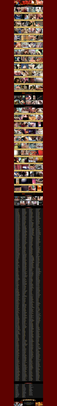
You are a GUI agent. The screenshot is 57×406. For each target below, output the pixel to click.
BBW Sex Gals (24, 397)
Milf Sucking (30, 374)
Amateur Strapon (17, 242)
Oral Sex (37, 227)
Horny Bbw (30, 236)
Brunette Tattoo (23, 241)
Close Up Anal (23, 272)
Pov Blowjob (37, 250)
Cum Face (23, 285)
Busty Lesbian (23, 250)
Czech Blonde (23, 295)
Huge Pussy (30, 253)
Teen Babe (37, 326)
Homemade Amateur (31, 228)
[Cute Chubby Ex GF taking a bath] (24, 148)
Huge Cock (30, 248)
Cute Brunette (23, 293)
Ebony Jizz (23, 316)
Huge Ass (30, 247)
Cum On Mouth (23, 286)
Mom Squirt (37, 211)
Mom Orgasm (37, 209)
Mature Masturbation (31, 341)
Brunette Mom (23, 236)
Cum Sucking (23, 288)
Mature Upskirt (30, 357)
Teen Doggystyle (37, 331)
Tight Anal (37, 349)
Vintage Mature (37, 357)
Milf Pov (30, 370)
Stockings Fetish (37, 314)
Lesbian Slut (30, 308)
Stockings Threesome (38, 315)
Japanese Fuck (30, 274)
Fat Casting (23, 332)
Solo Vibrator (37, 307)
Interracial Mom (30, 264)
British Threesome (24, 225)
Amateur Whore (16, 248)
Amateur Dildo (16, 224)
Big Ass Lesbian (16, 322)
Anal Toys (16, 266)
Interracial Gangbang (31, 262)
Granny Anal (23, 370)
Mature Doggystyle (31, 331)
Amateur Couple (16, 220)
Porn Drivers (22, 200)
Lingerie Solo (30, 316)
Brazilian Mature (23, 218)
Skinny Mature (37, 297)
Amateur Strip (16, 243)
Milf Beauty (30, 359)
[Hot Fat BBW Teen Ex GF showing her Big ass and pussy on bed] (39, 54)
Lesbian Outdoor (30, 306)
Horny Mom (30, 243)
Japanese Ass (30, 272)
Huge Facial (30, 251)
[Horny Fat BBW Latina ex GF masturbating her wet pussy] (32, 169)
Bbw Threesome (17, 310)
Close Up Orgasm (24, 276)
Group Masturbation (24, 380)
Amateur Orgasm (17, 236)
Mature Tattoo (30, 355)
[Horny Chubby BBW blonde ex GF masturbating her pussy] (39, 33)
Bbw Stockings (16, 308)
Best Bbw (16, 314)
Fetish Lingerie (23, 343)
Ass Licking (16, 287)
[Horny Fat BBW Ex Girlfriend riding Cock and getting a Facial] (17, 33)
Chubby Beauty (23, 262)
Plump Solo (37, 245)
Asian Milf (16, 280)
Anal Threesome (17, 265)
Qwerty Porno (28, 200)
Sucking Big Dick (37, 318)
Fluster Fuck (28, 104)
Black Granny (16, 349)
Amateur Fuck (16, 227)
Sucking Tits (37, 322)
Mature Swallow (30, 354)
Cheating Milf (23, 257)
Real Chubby (37, 266)
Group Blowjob (23, 379)
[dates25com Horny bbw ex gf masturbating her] (24, 47)
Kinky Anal (30, 278)
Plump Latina (37, 240)
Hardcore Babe (30, 222)
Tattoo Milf (37, 324)
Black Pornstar (16, 355)
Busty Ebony (23, 248)
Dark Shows (24, 394)
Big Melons (16, 335)
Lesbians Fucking (30, 313)
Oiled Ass (37, 224)
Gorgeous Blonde (24, 368)
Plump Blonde (37, 238)
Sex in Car (37, 286)
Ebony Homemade (24, 315)
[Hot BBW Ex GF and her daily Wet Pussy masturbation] (24, 33)
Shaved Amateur (37, 287)
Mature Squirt (30, 351)
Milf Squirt (30, 372)
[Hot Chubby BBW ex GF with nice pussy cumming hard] (32, 54)
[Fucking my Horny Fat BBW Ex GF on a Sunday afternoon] (39, 47)
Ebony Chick (23, 311)
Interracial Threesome (31, 267)
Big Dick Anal (16, 331)
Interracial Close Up (31, 257)
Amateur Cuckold (17, 221)
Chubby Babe (23, 261)
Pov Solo (37, 255)
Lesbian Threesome (31, 311)
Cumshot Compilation (24, 290)
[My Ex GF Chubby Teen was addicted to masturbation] (17, 176)
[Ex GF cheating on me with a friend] (24, 162)
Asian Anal (16, 272)
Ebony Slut (23, 322)
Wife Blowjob (37, 368)
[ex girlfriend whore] (24, 169)
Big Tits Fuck (16, 339)
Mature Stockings (30, 352)
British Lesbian (23, 222)
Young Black (37, 374)
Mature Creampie (30, 329)
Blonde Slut (16, 380)
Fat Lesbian (23, 335)
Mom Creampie (30, 379)
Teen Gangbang (37, 334)
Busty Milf (23, 251)
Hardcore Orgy (30, 225)
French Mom (23, 354)
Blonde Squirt (23, 209)
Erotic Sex (23, 324)
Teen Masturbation (37, 336)
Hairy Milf (30, 218)
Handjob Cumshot (31, 220)
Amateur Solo (16, 241)
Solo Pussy (37, 305)
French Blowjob (23, 352)
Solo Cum (37, 301)
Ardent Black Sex (24, 392)
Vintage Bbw (37, 355)
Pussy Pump (37, 261)
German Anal (23, 356)
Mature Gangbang (31, 334)
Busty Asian (23, 245)
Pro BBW (30, 388)
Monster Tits (37, 215)
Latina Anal (30, 282)
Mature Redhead (30, 347)
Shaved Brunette (37, 290)
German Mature (23, 360)
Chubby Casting (23, 263)
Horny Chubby (30, 238)
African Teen (16, 211)
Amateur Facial (16, 226)
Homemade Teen (30, 234)
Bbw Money (16, 301)
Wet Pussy (37, 362)
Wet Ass (36, 360)
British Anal (23, 220)
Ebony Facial (23, 313)
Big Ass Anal (16, 316)
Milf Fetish (30, 364)
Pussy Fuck (37, 259)
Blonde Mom (16, 377)
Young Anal (37, 373)
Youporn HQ (28, 205)
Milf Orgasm (30, 368)
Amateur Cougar (17, 219)
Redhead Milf (37, 272)
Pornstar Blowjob (37, 248)
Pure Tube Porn (24, 388)
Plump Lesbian (37, 241)
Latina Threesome (31, 294)
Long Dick (30, 318)
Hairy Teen (30, 219)
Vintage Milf (37, 358)
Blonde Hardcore (17, 374)
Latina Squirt (30, 293)
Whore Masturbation (38, 366)
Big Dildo (16, 334)
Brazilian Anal (23, 217)
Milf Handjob (30, 366)
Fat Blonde (23, 331)
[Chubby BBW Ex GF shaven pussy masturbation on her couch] (39, 61)
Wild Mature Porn (31, 390)
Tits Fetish (37, 352)
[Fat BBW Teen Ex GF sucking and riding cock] (24, 155)
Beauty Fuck (16, 312)
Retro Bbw (37, 276)
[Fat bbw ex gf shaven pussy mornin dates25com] (17, 148)
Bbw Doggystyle (17, 294)
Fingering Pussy (23, 345)
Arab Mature (16, 270)
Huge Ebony (30, 250)
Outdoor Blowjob (37, 230)
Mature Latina (30, 339)
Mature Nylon (30, 343)
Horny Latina (30, 241)
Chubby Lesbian (23, 266)
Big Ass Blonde (16, 318)
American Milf (16, 255)
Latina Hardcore (30, 286)
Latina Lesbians (30, 287)
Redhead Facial (37, 269)
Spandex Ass (37, 308)
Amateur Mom (16, 234)
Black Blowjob (16, 345)
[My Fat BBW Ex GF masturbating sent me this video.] (39, 162)
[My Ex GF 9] (32, 148)
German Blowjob (23, 357)
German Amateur (24, 355)
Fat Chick (23, 333)
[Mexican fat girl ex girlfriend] (17, 169)
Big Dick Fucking (17, 333)
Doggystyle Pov (23, 305)
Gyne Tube (24, 386)
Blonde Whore (23, 211)
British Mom (23, 224)
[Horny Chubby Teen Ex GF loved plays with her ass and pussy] (17, 40)
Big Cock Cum (16, 328)
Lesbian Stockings (31, 309)
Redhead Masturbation (38, 271)
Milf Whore (30, 377)
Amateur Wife (16, 249)
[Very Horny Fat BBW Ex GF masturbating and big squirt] (17, 61)
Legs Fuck (30, 295)
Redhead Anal (37, 267)
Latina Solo (30, 292)
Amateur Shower (17, 240)
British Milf (23, 223)
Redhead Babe (37, 268)
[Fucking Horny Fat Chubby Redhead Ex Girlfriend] (24, 54)
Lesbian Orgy (30, 305)
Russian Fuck (37, 282)
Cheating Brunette (24, 255)
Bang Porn (17, 104)
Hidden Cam (30, 227)
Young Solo (37, 379)
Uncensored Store (40, 200)
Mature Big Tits (30, 324)
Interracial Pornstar (31, 266)
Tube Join (17, 386)
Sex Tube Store (24, 390)
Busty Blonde (23, 247)
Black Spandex (16, 359)
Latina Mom (30, 289)
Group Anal (23, 378)
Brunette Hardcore (24, 234)
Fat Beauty (23, 330)
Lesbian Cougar (30, 297)
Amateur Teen (16, 246)
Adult (40, 205)
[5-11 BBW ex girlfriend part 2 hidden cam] (39, 169)
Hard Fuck (30, 221)
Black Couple (16, 347)
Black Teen (16, 362)
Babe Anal (16, 288)
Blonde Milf (16, 376)
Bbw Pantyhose (16, 303)
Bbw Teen (16, 309)
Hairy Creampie (30, 213)
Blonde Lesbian (16, 375)
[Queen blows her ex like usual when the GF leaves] (17, 162)
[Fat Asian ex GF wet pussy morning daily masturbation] (17, 54)
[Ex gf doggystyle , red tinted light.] (39, 155)
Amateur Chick (16, 218)
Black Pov (16, 356)
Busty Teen (23, 253)
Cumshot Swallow (24, 291)
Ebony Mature (23, 318)
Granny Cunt (23, 372)
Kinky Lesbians (30, 280)
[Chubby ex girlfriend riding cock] (24, 176)
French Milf (23, 353)
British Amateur (23, 219)
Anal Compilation (17, 257)
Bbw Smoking (16, 306)
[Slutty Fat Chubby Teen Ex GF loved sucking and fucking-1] (32, 40)
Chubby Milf (23, 267)
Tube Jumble (34, 200)
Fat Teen (23, 339)
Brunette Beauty (23, 227)
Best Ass (16, 313)
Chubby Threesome (24, 271)
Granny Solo (23, 377)
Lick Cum (30, 314)
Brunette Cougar (23, 230)
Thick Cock (37, 347)
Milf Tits (29, 376)
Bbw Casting (16, 293)
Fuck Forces (17, 200)
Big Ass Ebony (16, 320)
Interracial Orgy (30, 265)
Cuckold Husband (24, 284)
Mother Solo (37, 220)
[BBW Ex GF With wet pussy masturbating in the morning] (24, 61)
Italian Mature (30, 270)
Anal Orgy (16, 263)
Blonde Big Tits (16, 368)
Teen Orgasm (37, 337)
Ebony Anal (23, 308)
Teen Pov (37, 339)
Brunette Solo (23, 240)
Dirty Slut (23, 303)
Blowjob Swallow (23, 213)
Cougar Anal (23, 278)
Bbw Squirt (16, 307)
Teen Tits (37, 345)
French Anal (23, 351)
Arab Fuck (16, 269)
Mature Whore (30, 358)
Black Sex (16, 357)
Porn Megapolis (17, 384)
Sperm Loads (37, 310)
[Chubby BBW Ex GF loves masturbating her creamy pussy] (32, 47)
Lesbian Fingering (30, 299)
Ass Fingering (16, 285)
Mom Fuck (30, 380)
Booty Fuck (23, 215)
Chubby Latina (23, 265)
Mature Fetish (30, 332)
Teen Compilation (37, 329)
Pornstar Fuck (37, 249)
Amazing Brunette (17, 250)
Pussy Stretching (37, 262)
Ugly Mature (37, 353)
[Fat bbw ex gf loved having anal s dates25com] (24, 40)
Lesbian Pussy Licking (31, 307)
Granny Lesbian (23, 375)
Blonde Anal (16, 366)
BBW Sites (31, 384)
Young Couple (37, 376)
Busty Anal (23, 244)
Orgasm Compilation (38, 228)
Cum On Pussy (23, 287)
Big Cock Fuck (16, 329)
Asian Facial (16, 276)
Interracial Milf (30, 263)
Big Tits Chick (16, 338)
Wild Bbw (37, 370)
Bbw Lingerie (16, 299)
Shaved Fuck (37, 291)
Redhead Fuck (37, 270)
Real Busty (37, 265)
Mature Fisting (30, 333)
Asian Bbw (16, 274)
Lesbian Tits (30, 312)
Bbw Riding (16, 305)
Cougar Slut (23, 280)
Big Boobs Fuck (16, 326)
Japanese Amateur (31, 271)
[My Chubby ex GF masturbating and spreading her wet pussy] (32, 155)
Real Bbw (37, 264)
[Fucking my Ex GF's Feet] (39, 176)
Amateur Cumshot (17, 222)
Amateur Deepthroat (17, 223)
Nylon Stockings (37, 223)
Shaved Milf (37, 292)
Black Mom (16, 352)
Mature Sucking (30, 353)
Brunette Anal (23, 226)
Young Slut (37, 378)
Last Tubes (34, 104)
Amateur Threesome (17, 247)
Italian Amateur (30, 268)
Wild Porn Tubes (17, 205)
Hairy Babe (30, 211)
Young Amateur (37, 372)
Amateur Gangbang (17, 228)
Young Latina (37, 377)
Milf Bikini (30, 360)
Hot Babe (30, 246)
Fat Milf (23, 336)
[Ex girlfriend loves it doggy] (17, 47)
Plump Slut (37, 244)
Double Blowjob (23, 306)
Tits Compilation (37, 351)
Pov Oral (37, 253)
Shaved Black (37, 289)
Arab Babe (16, 268)
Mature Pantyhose (31, 345)
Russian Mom (37, 284)
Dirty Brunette (23, 301)
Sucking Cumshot (37, 320)
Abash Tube (34, 205)
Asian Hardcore (16, 278)
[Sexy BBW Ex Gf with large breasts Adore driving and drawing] (39, 40)
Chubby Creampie (24, 264)
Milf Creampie (30, 362)
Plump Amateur (37, 236)
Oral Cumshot (37, 226)
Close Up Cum (23, 274)
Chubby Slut (23, 270)
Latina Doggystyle (30, 285)
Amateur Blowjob (17, 215)
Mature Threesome (31, 356)
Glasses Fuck (23, 366)
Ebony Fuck (23, 314)
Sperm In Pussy (37, 309)
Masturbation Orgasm (31, 320)
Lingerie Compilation (31, 315)
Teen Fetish (37, 332)
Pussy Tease (37, 263)
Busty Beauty (23, 246)
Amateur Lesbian (17, 232)
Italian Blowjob (30, 269)
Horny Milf (30, 242)
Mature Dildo (30, 330)
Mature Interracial (30, 337)
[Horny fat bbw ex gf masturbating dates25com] (39, 148)
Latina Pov (30, 291)
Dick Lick (23, 297)
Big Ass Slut (16, 324)
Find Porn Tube (31, 394)
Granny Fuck (23, 373)
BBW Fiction (24, 396)
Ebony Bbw (23, 309)
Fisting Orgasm (23, 349)
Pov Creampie (37, 251)
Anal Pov (16, 264)
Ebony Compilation (24, 312)
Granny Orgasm (23, 376)
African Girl (16, 209)
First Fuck (23, 347)
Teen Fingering (37, 333)
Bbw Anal (16, 291)
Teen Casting (37, 328)
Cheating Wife (23, 259)
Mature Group (30, 335)
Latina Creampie (30, 284)
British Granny (23, 221)
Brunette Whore (23, 243)
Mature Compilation (31, 328)
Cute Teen (23, 294)
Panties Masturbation (38, 234)
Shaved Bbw (37, 288)
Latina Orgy (30, 290)
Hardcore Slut (30, 226)
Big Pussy (16, 337)
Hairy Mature (30, 217)
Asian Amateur (16, 271)
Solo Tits (36, 306)
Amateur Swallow (17, 244)
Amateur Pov (16, 238)
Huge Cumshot (30, 249)
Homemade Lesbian (31, 232)
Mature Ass (30, 322)
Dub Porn (23, 104)
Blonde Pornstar (16, 378)
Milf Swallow (30, 375)
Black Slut (16, 358)
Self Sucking (37, 285)
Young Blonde (37, 375)
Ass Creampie (16, 284)
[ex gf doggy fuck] (17, 155)
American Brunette (17, 253)
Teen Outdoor (37, 338)
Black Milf (16, 351)
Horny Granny (30, 240)
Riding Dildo (37, 278)
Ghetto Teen (23, 364)
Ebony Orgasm (23, 320)
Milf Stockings (30, 373)
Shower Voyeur (37, 295)
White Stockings (37, 364)
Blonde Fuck (16, 373)
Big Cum (16, 330)
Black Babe (16, 343)
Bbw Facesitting (16, 295)
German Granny (23, 359)
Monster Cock (37, 213)
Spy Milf (36, 311)
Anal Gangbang (16, 262)
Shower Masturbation (38, 294)
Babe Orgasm (16, 290)
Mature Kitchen (30, 338)
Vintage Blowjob (37, 356)
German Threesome (24, 362)
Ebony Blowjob (23, 310)
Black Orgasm (16, 353)
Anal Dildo (16, 259)
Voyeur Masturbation (38, 359)
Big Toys (16, 341)
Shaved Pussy (37, 293)
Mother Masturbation (38, 218)
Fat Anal (23, 328)
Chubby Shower (23, 269)
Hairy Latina (30, 215)
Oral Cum (37, 225)
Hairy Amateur (30, 209)
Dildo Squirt (23, 299)
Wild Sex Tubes (22, 205)
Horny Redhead (30, 244)
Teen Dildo (37, 330)
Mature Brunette (30, 326)
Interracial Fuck (30, 261)
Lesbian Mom (30, 303)
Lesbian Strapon (30, 310)
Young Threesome (37, 380)
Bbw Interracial (16, 297)
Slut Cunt (37, 299)
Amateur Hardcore (17, 230)
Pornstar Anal (37, 247)
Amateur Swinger (17, 245)
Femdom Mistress (24, 341)
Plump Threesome (37, 246)
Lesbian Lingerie (30, 301)
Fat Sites (30, 386)
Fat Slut (23, 338)
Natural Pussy (37, 222)
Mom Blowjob (30, 378)
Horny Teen (30, 245)
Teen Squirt (37, 343)
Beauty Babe (16, 311)
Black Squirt (16, 360)
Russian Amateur (37, 280)
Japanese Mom (30, 276)
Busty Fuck (23, 249)
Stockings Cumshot (38, 313)
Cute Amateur (23, 292)
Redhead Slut (37, 274)
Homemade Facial (31, 230)
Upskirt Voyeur (37, 354)
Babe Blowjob (16, 289)
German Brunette (24, 358)
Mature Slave (30, 349)
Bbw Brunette (16, 292)
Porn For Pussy (31, 392)
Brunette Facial (23, 232)
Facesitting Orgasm (24, 326)
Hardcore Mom (30, 224)
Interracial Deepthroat (31, 259)
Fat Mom (23, 337)
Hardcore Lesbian (30, 223)
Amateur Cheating (17, 217)
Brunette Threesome (24, 242)
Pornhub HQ (40, 104)
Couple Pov (23, 282)
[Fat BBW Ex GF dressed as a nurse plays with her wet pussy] (32, 33)
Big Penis (16, 336)
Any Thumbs (24, 384)
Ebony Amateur (23, 307)
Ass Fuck (16, 286)
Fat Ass (23, 329)
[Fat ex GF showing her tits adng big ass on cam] (32, 61)
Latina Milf (30, 288)
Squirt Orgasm (37, 312)
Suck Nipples (37, 316)
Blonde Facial (16, 372)
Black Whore (16, 364)
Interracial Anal (30, 255)
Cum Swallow (23, 289)
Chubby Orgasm (23, 268)
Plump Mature (37, 242)
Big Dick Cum (16, 332)
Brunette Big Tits (23, 228)
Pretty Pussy (37, 257)
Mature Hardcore (30, 336)
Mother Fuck (37, 217)
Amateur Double (16, 225)
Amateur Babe (16, 213)
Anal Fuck (16, 261)
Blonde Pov (16, 379)
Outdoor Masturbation (38, 232)
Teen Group (37, 335)
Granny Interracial (24, 374)
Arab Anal (16, 267)
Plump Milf (37, 243)
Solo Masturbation (37, 303)
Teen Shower (37, 341)
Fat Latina (23, 334)
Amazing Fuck (16, 251)
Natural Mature (37, 221)
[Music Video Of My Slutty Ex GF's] (32, 176)
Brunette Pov (23, 238)
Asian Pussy (16, 282)
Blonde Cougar (16, 370)
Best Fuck (16, 315)
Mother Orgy (37, 219)
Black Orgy (16, 354)
